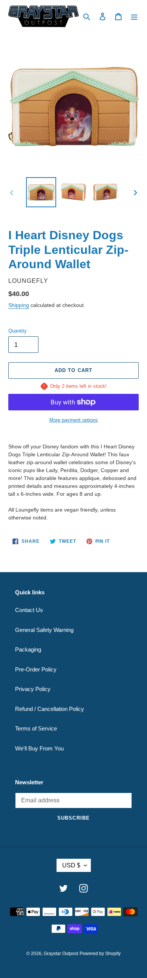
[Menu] (134, 16)
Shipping (18, 305)
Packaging (28, 649)
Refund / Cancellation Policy (49, 709)
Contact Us (29, 610)
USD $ (71, 865)
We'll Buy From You (39, 748)
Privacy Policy (33, 689)
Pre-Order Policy (36, 669)
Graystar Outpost (61, 953)
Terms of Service (36, 728)
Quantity (17, 331)
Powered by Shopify (100, 953)
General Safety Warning (44, 630)
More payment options (73, 420)
